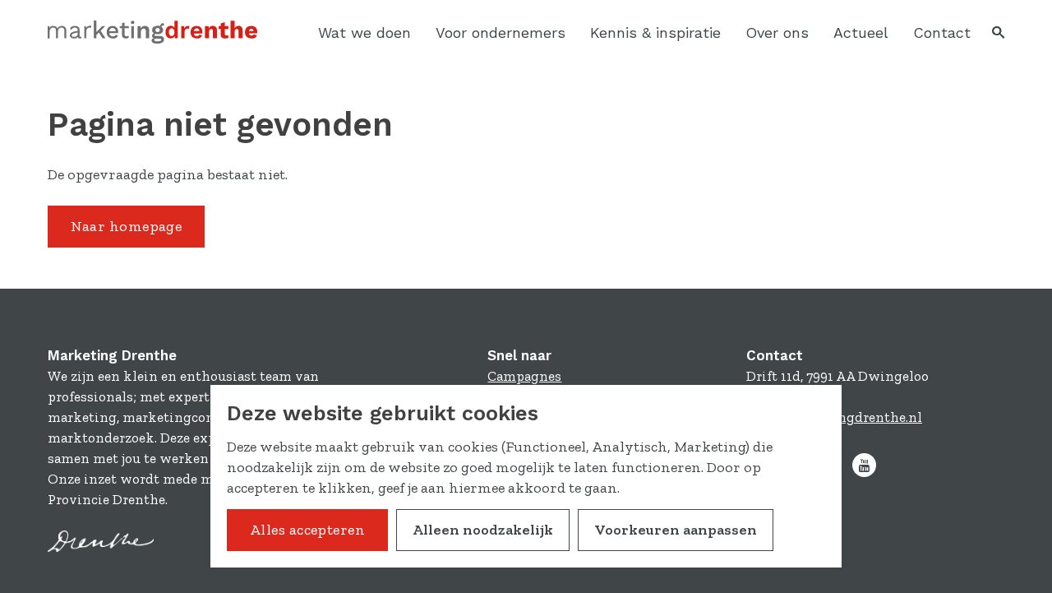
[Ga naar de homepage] (152, 32)
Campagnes (524, 376)
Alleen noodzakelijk (483, 530)
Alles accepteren (307, 530)
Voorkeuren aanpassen (675, 530)
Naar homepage (126, 226)
